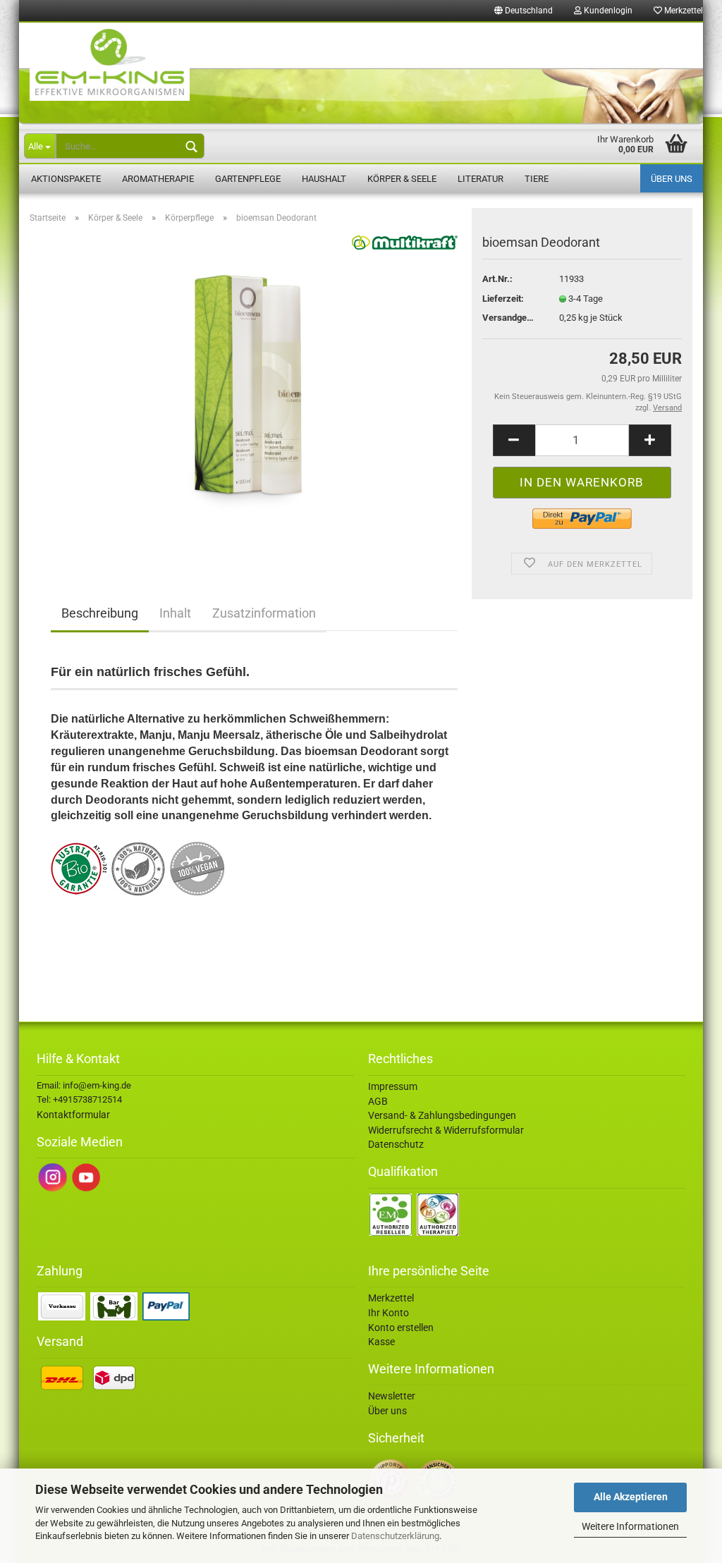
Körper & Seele (401, 178)
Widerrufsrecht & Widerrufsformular (446, 1130)
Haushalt (324, 178)
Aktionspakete (66, 178)
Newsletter (391, 1396)
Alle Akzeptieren (631, 1496)
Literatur (480, 178)
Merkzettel (682, 11)
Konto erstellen (401, 1327)
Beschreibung (99, 613)
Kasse (381, 1341)
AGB (378, 1101)
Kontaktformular (73, 1114)
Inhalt (175, 613)
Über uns (671, 178)
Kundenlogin (607, 11)
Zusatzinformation (264, 613)
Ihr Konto (388, 1312)
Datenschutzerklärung (395, 1536)
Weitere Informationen (630, 1526)
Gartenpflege (248, 178)
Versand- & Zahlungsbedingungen (442, 1115)
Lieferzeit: (503, 298)
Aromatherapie (158, 178)
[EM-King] (361, 74)
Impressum (392, 1086)
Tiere (537, 178)
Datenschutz (396, 1144)
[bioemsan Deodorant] (254, 393)
